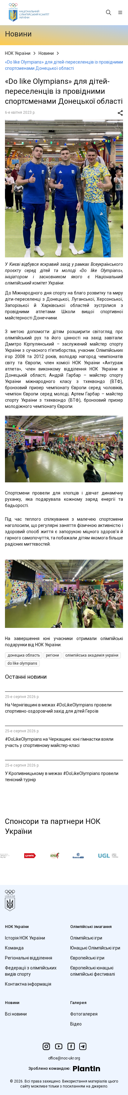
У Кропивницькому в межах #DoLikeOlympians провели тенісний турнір (61, 776)
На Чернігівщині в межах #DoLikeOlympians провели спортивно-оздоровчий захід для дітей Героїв (58, 708)
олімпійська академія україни (91, 655)
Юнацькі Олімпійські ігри (95, 947)
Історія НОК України (25, 937)
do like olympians (22, 663)
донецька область (23, 655)
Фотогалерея (84, 1013)
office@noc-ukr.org (64, 1058)
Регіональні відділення (28, 957)
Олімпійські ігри (86, 937)
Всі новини (16, 1013)
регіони (52, 655)
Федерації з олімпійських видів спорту (31, 971)
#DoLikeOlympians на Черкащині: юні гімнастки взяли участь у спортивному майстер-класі (59, 742)
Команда (14, 947)
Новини (46, 53)
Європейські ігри (87, 957)
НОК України (17, 53)
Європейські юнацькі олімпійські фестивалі (92, 971)
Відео (76, 1023)
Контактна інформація (28, 984)
